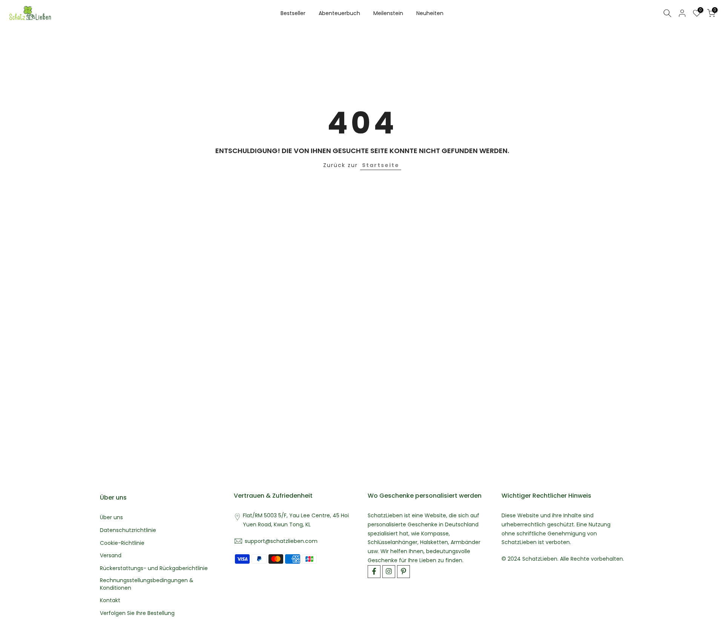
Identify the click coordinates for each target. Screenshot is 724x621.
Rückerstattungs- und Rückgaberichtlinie (154, 568)
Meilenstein (388, 13)
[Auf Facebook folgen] (374, 571)
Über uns (111, 517)
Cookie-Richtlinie (122, 542)
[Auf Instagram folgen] (388, 571)
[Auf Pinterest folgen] (403, 571)
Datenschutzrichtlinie (128, 530)
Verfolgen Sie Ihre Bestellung (137, 613)
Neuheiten (429, 13)
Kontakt (110, 600)
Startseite (380, 165)
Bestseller (293, 13)
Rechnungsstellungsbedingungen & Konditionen (146, 584)
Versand (110, 555)
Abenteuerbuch (339, 13)
